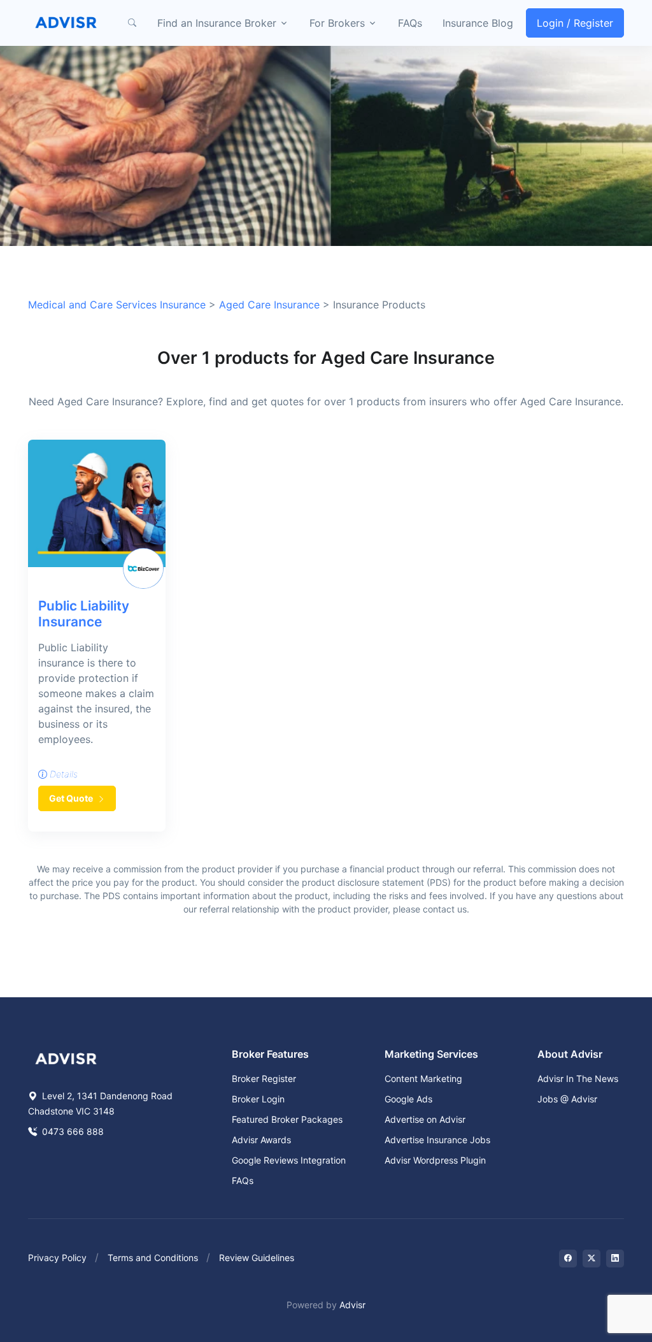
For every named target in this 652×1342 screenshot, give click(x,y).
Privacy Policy (57, 1257)
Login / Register (575, 23)
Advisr (352, 1304)
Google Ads (408, 1098)
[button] (132, 23)
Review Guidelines (256, 1257)
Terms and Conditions (153, 1257)
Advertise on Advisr (425, 1119)
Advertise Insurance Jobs (437, 1139)
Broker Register (264, 1078)
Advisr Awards (261, 1139)
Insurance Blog (478, 23)
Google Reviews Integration (289, 1160)
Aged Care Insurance (269, 304)
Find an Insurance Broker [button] (216, 23)
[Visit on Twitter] (591, 1258)
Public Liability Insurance (83, 614)
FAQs (410, 23)
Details (62, 773)
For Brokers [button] (337, 23)
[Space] (66, 1057)
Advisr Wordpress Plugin (435, 1160)
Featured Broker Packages (287, 1119)
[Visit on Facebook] (568, 1258)
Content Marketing (423, 1078)
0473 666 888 (71, 1131)
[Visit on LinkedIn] (615, 1258)
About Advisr (569, 1054)
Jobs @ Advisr (567, 1098)
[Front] (66, 23)
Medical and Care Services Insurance (117, 304)
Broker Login (258, 1098)
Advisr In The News (577, 1078)
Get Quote (72, 798)
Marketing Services (431, 1054)
